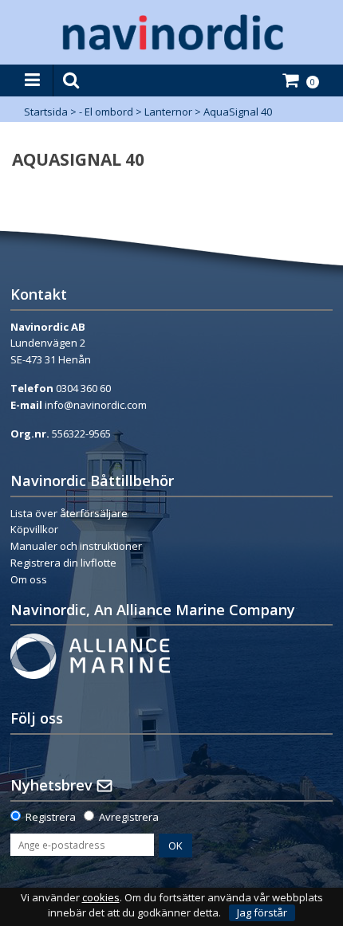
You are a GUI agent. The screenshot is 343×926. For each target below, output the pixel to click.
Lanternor (168, 111)
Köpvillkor (34, 529)
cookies (101, 897)
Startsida (46, 111)
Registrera (51, 817)
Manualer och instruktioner (76, 546)
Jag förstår (262, 912)
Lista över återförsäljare (69, 513)
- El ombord (106, 111)
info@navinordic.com (96, 405)
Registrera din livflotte (63, 562)
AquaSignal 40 (237, 111)
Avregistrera (129, 817)
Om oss (28, 579)
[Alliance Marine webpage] (90, 655)
